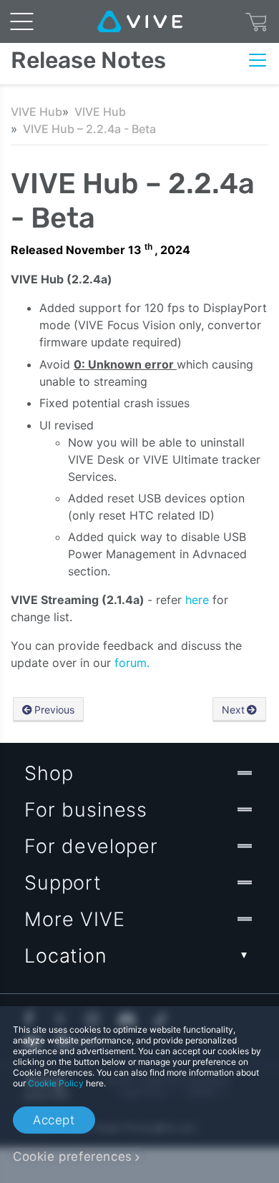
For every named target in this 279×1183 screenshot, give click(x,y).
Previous (54, 710)
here (198, 600)
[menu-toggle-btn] (21, 21)
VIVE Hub (36, 111)
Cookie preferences (72, 1156)
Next (233, 710)
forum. (132, 663)
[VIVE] (139, 21)
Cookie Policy (56, 1083)
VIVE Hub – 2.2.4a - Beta (89, 129)
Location (65, 956)
